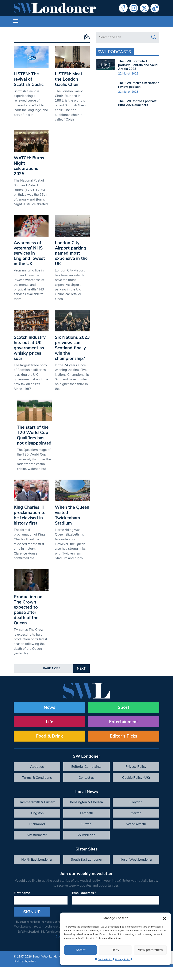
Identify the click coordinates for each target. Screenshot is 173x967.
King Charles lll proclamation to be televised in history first (30, 515)
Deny (115, 950)
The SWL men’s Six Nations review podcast (138, 85)
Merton (136, 813)
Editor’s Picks (123, 736)
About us (37, 766)
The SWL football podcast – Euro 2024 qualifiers (138, 103)
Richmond (37, 824)
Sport (123, 707)
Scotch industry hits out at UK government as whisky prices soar (30, 347)
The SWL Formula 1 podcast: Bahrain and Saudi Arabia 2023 (138, 65)
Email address (84, 893)
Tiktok (154, 8)
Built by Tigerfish (25, 961)
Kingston (37, 813)
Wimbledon (86, 835)
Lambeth (86, 813)
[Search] (153, 37)
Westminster (37, 835)
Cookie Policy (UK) (136, 777)
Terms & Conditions (37, 777)
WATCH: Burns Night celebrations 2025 (29, 166)
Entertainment (123, 722)
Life (49, 722)
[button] (164, 918)
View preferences (150, 950)
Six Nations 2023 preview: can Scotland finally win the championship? (72, 347)
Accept (80, 950)
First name (22, 893)
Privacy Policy (123, 959)
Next (81, 668)
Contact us (86, 777)
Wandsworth (136, 824)
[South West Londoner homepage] (55, 8)
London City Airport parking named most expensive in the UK (71, 253)
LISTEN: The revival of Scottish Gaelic (28, 79)
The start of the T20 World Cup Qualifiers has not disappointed (34, 435)
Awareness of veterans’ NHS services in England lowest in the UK (29, 253)
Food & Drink (49, 736)
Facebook (123, 8)
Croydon (136, 802)
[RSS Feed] (86, 37)
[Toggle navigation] (16, 21)
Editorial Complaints (86, 766)
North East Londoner (37, 859)
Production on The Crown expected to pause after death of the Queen (28, 610)
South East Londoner (86, 859)
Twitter (144, 8)
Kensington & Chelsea (86, 802)
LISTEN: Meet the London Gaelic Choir (68, 79)
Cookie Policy (105, 959)
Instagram (133, 8)
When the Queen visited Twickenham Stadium (72, 515)
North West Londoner (136, 859)
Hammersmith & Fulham (37, 802)
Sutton (86, 824)
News (49, 707)
